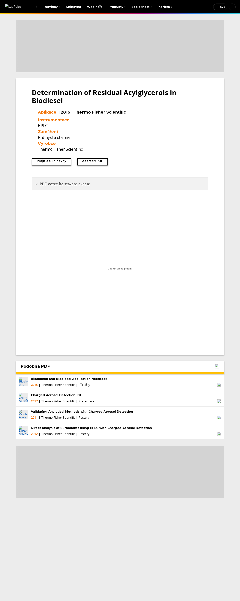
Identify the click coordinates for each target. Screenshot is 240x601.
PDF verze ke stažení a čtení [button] (65, 183)
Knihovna (73, 7)
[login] (232, 7)
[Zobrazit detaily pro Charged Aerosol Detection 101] (219, 401)
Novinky (52, 7)
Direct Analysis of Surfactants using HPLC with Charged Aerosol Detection (91, 428)
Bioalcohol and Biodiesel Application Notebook (69, 379)
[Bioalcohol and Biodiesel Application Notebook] (23, 382)
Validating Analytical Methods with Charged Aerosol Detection (82, 411)
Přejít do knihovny (51, 161)
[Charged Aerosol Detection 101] (23, 398)
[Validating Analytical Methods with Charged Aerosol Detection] (23, 415)
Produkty (117, 7)
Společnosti (141, 7)
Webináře (95, 7)
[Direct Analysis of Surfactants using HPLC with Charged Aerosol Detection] (23, 431)
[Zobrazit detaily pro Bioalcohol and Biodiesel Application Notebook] (219, 384)
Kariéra (165, 7)
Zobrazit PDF (92, 161)
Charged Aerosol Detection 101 (56, 395)
